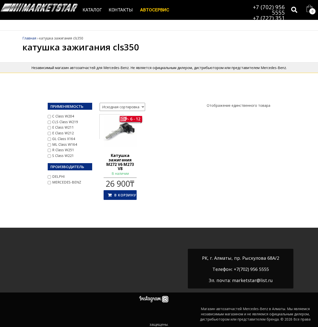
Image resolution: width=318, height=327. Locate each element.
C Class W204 (63, 116)
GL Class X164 (63, 138)
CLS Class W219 (65, 121)
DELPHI (58, 176)
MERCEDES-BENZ (66, 182)
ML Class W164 (64, 144)
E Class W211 (63, 127)
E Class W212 (63, 133)
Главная (29, 38)
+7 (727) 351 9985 (269, 20)
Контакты (121, 9)
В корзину (125, 195)
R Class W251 (63, 149)
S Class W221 (63, 155)
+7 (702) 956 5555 (269, 9)
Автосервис (154, 9)
